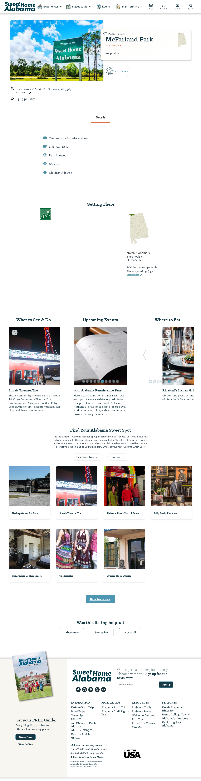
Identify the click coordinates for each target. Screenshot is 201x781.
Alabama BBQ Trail (83, 730)
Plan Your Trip (130, 6)
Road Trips (78, 711)
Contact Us (93, 764)
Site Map (137, 727)
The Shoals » (135, 256)
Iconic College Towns (176, 714)
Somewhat (101, 632)
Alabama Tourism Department (86, 745)
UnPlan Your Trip (82, 707)
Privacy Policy (92, 766)
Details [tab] (100, 117)
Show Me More (100, 599)
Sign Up (166, 684)
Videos (75, 738)
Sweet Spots (79, 715)
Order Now (25, 737)
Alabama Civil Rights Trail (115, 713)
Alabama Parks (141, 711)
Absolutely (72, 632)
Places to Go (80, 6)
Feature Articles (81, 734)
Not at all (130, 632)
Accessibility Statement (79, 764)
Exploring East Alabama (171, 724)
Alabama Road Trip (113, 707)
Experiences (51, 6)
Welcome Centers (143, 715)
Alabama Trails (141, 707)
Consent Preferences (78, 766)
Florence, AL (134, 260)
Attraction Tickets (143, 723)
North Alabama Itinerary (172, 709)
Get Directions (22, 93)
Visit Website (112, 45)
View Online (25, 744)
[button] (11, 356)
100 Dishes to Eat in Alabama (84, 725)
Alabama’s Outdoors (175, 718)
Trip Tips (137, 719)
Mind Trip (77, 719)
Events (106, 6)
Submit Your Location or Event (87, 757)
